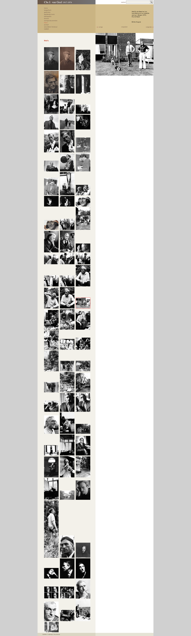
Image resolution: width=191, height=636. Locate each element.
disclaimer (57, 634)
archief (46, 25)
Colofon (44, 634)
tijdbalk (46, 29)
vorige (100, 27)
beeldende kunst (49, 14)
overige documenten (50, 21)
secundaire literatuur (50, 27)
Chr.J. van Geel (58, 2)
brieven (46, 18)
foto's (46, 23)
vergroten (124, 27)
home (46, 8)
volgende (149, 27)
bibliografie (47, 16)
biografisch (47, 10)
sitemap (50, 634)
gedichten (47, 12)
